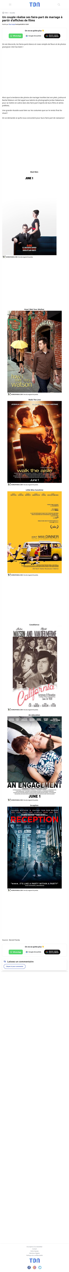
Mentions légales (34, 1253)
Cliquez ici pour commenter (14, 966)
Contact (34, 1249)
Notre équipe (35, 1251)
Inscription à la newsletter (34, 1247)
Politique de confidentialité (34, 1255)
